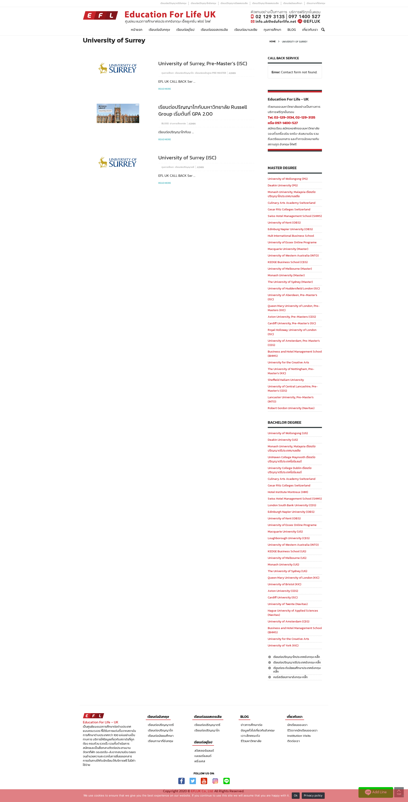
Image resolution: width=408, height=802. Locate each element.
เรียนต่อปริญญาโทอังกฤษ (203, 3)
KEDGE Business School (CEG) (288, 262)
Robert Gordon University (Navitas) (291, 408)
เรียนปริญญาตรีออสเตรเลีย (234, 3)
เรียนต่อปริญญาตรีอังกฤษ (173, 3)
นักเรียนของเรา (297, 724)
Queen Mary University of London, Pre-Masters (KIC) (294, 308)
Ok (296, 795)
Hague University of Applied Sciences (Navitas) (293, 612)
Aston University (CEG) (283, 591)
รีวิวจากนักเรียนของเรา (302, 730)
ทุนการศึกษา (272, 29)
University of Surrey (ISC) (187, 157)
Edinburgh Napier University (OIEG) (291, 512)
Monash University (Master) (286, 275)
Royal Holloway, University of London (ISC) (292, 332)
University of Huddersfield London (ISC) (294, 288)
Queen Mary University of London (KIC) (293, 577)
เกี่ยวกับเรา (310, 29)
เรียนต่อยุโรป (185, 29)
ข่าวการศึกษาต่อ (178, 123)
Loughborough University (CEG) (289, 538)
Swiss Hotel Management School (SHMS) (295, 216)
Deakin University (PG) (283, 185)
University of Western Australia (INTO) (293, 255)
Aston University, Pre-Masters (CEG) (292, 317)
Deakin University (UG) (283, 440)
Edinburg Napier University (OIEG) (290, 229)
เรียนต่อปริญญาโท (184, 73)
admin (232, 73)
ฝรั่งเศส (199, 761)
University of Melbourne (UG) (287, 558)
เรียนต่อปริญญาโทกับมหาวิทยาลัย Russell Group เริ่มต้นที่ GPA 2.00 (202, 110)
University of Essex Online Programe (292, 242)
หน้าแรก (136, 29)
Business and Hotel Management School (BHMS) (295, 353)
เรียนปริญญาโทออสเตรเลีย (265, 3)
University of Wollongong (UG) (288, 433)
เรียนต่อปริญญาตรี (184, 167)
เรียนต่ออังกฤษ (159, 29)
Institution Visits (299, 735)
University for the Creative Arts (288, 362)
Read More (164, 89)
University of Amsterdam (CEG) (288, 621)
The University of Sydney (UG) (287, 571)
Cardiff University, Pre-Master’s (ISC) (292, 323)
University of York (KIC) (283, 645)
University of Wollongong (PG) (288, 179)
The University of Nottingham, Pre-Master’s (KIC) (291, 371)
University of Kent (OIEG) (284, 222)
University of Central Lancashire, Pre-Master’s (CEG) (293, 388)
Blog (292, 29)
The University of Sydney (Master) (290, 282)
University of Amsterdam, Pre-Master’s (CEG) (294, 343)
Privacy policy (313, 795)
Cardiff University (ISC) (283, 597)
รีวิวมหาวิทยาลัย (251, 740)
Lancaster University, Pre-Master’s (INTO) (291, 399)
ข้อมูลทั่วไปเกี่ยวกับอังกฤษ (258, 730)
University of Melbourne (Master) (290, 268)
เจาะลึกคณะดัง (250, 735)
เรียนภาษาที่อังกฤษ (316, 3)
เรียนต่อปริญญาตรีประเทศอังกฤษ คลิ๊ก (297, 662)
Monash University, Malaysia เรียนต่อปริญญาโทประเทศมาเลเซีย (292, 194)
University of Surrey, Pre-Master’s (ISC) (202, 63)
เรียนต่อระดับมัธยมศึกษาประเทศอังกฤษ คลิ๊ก (297, 670)
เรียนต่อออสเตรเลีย (214, 29)
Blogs (165, 123)
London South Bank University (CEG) (292, 505)
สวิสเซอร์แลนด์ (204, 750)
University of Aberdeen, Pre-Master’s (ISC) (292, 297)
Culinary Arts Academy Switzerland (291, 203)
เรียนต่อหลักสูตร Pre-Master (210, 73)
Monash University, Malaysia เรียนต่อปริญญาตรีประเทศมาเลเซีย (292, 448)
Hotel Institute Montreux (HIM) (288, 492)
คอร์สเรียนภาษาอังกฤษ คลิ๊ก (290, 677)
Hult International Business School (291, 236)
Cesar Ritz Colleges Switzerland (289, 209)
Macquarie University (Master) (288, 249)
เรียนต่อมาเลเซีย (245, 29)
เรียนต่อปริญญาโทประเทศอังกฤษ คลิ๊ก (296, 657)
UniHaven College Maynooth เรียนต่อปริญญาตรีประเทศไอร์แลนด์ (291, 459)
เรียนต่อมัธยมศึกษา (292, 3)
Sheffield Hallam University (286, 380)
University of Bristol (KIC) (284, 584)
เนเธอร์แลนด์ (202, 755)
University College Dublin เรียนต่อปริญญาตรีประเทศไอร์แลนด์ (290, 470)
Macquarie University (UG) (285, 531)
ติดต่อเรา (293, 740)
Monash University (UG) (283, 564)
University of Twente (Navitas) (288, 604)
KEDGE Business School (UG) (287, 551)
